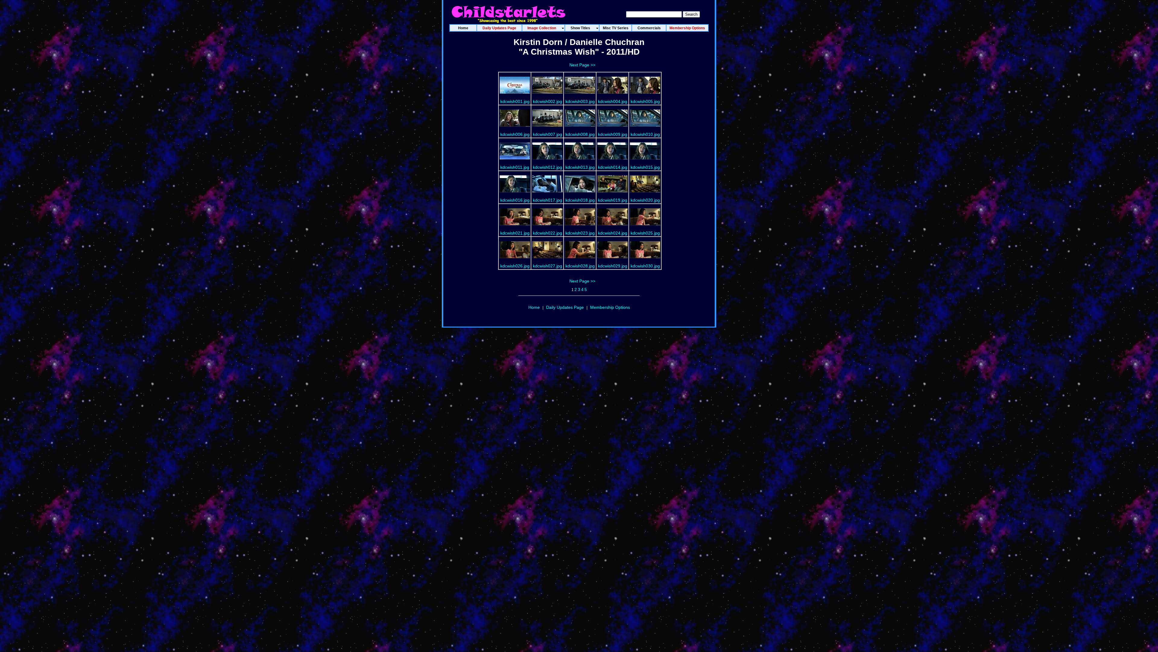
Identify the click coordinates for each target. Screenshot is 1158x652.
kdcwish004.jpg (612, 101)
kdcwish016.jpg (515, 200)
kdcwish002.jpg (547, 101)
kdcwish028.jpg (580, 266)
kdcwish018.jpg (580, 200)
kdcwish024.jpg (612, 233)
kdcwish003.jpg (580, 101)
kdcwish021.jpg (515, 233)
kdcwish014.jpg (612, 167)
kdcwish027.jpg (547, 266)
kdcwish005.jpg (645, 101)
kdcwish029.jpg (612, 266)
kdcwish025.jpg (645, 233)
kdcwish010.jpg (645, 134)
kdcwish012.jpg (547, 167)
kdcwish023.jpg (580, 233)
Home (534, 307)
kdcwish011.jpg (514, 167)
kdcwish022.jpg (547, 233)
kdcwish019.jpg (612, 200)
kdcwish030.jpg (645, 266)
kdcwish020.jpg (645, 200)
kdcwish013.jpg (580, 167)
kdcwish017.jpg (547, 200)
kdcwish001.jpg (515, 101)
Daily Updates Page (565, 307)
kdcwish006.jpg (515, 134)
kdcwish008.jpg (580, 134)
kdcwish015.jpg (645, 167)
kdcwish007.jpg (547, 134)
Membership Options (610, 307)
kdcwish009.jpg (612, 134)
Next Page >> (582, 64)
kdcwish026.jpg (515, 266)
